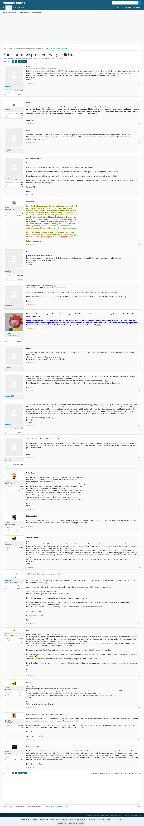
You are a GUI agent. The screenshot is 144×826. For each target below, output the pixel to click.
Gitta (7, 543)
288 (22, 727)
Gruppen (21, 8)
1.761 (22, 339)
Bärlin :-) (21, 551)
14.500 (21, 529)
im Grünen (20, 490)
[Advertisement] (72, 29)
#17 (139, 675)
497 (22, 640)
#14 (139, 526)
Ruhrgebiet (20, 588)
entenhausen (19, 215)
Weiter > (23, 62)
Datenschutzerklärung (130, 816)
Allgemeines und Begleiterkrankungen (29, 58)
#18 (139, 707)
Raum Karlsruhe (19, 341)
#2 (139, 123)
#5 (139, 244)
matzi (7, 482)
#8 (139, 328)
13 (22, 466)
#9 (139, 362)
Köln (22, 117)
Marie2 (7, 208)
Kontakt (96, 816)
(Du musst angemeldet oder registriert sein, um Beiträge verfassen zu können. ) (115, 773)
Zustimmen (62, 823)
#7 (139, 304)
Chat (14, 8)
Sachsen (21, 729)
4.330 (22, 488)
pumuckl (8, 334)
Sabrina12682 (10, 581)
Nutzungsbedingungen (113, 816)
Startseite (88, 816)
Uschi (7, 178)
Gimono (8, 458)
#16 (139, 623)
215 (22, 92)
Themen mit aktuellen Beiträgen (29, 12)
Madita (7, 751)
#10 (139, 391)
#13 (139, 509)
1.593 (22, 586)
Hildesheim (20, 94)
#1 (139, 83)
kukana (7, 109)
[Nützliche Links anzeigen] (139, 48)
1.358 (22, 757)
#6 (139, 268)
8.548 (22, 214)
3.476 (22, 549)
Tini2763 (8, 721)
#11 (139, 426)
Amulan (8, 634)
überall (21, 186)
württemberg (19, 531)
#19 (139, 740)
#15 (139, 567)
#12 (139, 458)
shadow (55, 58)
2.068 (22, 184)
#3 (139, 142)
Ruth (7, 523)
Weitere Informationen (76, 823)
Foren (9, 8)
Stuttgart (21, 642)
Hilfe (102, 816)
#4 (139, 195)
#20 (139, 767)
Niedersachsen (19, 759)
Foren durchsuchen (9, 12)
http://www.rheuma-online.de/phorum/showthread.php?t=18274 (49, 237)
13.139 (21, 115)
